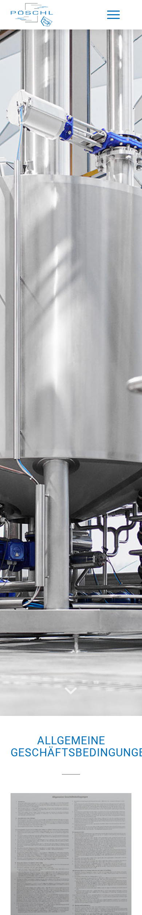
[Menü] (113, 14)
